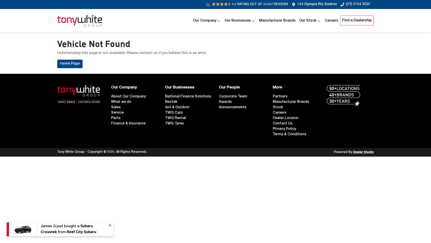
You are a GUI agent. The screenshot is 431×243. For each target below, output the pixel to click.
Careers (331, 21)
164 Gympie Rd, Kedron (317, 4)
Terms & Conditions (289, 134)
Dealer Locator (286, 118)
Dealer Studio (363, 152)
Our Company (204, 21)
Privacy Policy (284, 129)
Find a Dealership (357, 20)
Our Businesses (237, 21)
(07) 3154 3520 (358, 4)
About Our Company (128, 97)
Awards (225, 102)
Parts (116, 118)
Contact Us (282, 124)
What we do (121, 102)
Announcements (232, 107)
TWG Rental (175, 118)
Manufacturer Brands (277, 21)
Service (117, 113)
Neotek (171, 102)
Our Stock (308, 21)
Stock (278, 107)
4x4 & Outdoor (177, 107)
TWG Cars (174, 113)
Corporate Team (233, 97)
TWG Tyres (174, 124)
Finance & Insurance (128, 124)
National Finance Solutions (188, 97)
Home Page (70, 64)
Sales (116, 107)
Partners (280, 97)
